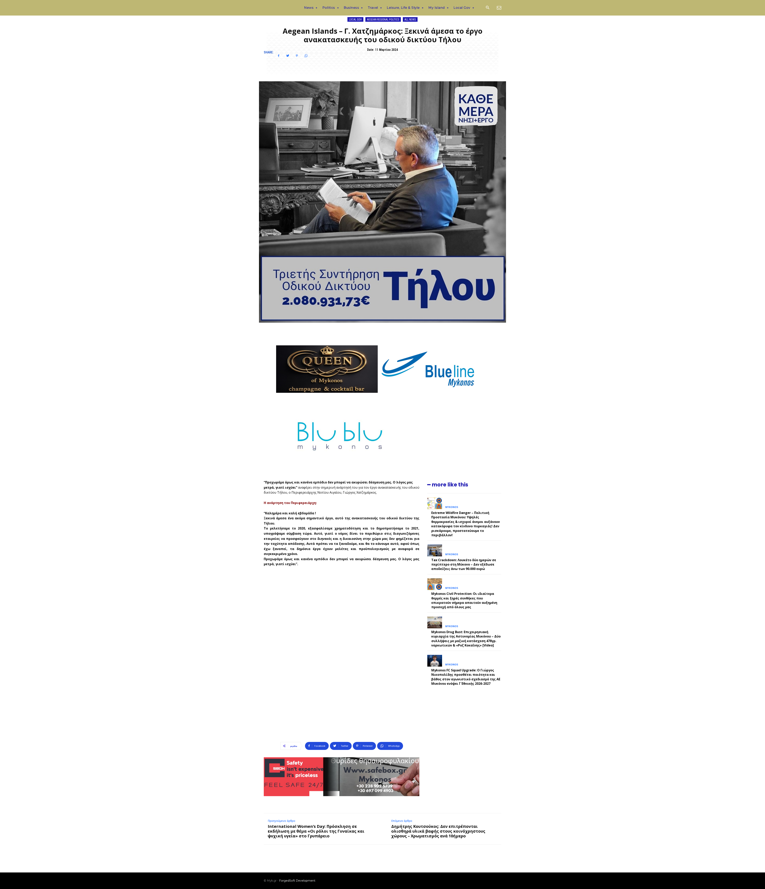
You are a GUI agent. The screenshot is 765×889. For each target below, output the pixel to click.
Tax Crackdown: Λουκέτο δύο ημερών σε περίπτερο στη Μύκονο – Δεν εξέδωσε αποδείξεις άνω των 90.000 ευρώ (463, 564)
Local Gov (355, 19)
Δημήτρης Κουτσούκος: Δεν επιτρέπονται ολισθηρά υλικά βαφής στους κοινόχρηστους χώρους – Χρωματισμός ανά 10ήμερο (438, 831)
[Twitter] (288, 56)
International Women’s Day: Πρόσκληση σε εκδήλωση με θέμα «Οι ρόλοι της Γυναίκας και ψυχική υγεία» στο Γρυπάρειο (316, 831)
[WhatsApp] (306, 56)
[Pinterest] (297, 56)
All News (410, 19)
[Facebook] (278, 56)
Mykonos (451, 507)
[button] (487, 8)
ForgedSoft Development (297, 880)
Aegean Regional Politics (383, 19)
